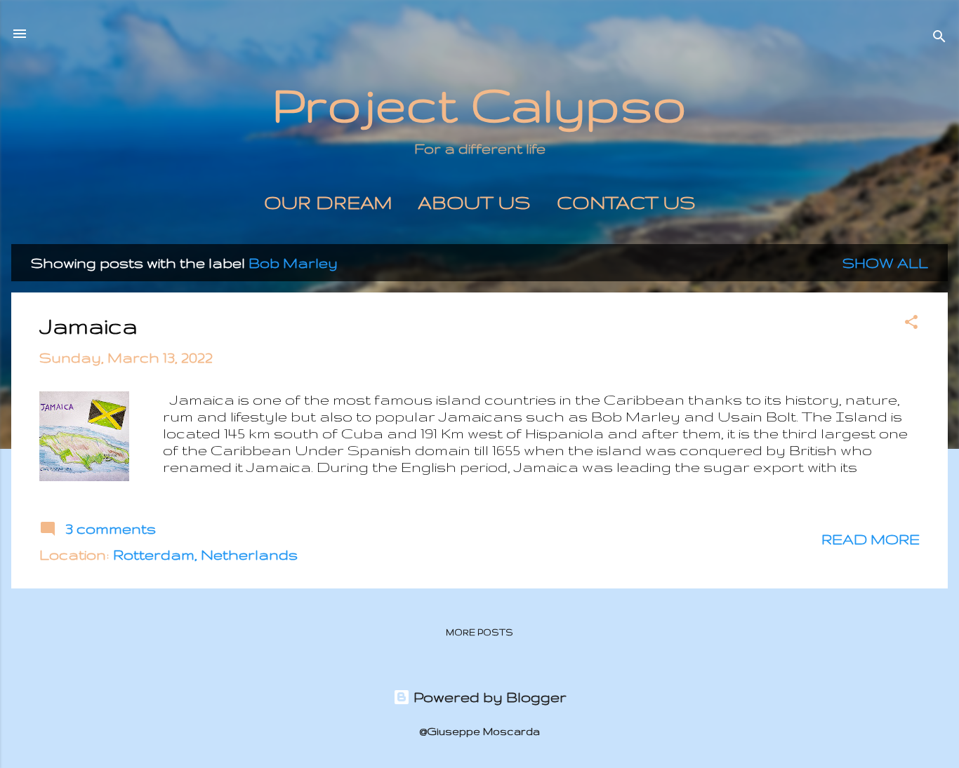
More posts (479, 632)
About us (474, 202)
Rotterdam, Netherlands (205, 554)
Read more (870, 539)
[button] (911, 324)
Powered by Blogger (488, 697)
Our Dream (328, 202)
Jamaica (88, 326)
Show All (885, 263)
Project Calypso (479, 104)
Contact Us (626, 202)
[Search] (939, 38)
